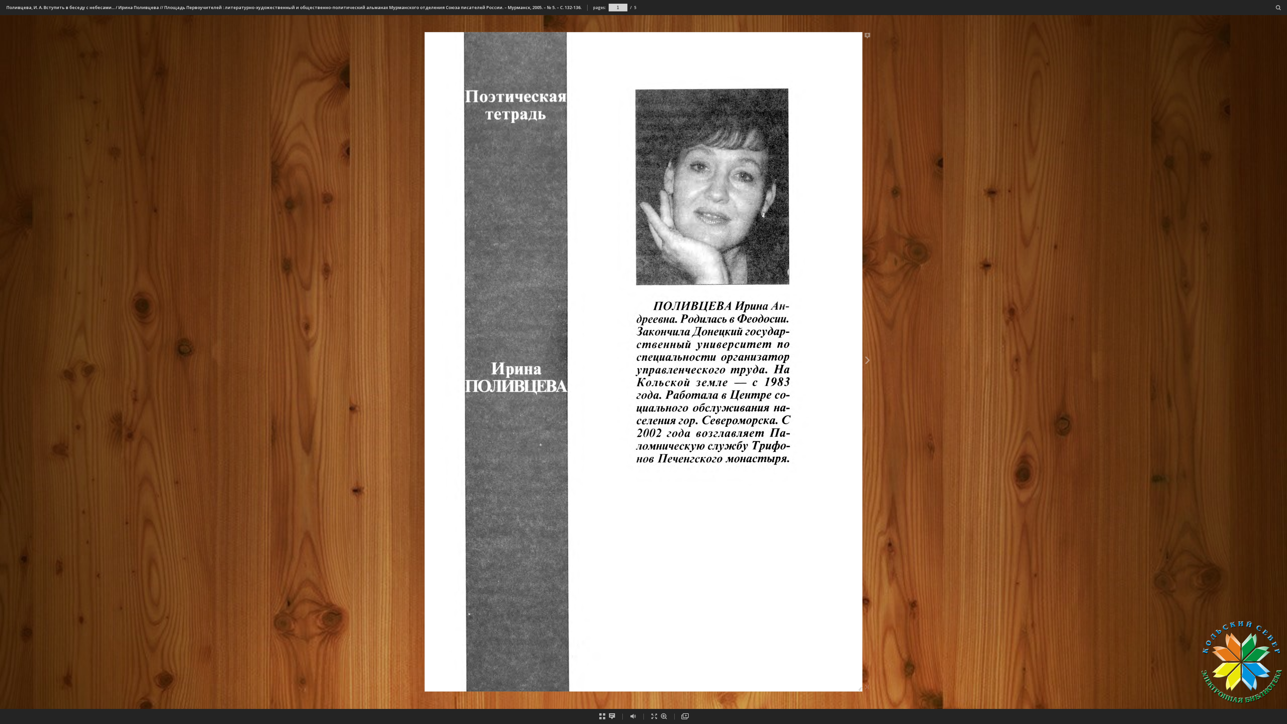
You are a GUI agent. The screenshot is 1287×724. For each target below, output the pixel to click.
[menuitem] (1278, 7)
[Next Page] (867, 361)
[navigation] (618, 7)
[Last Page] (866, 687)
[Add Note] (867, 37)
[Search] (1278, 8)
